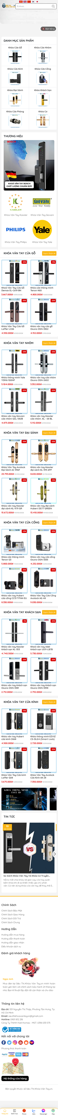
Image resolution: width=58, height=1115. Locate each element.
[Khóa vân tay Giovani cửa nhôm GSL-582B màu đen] (14, 401)
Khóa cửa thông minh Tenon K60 (41, 289)
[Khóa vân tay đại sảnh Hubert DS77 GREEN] (43, 491)
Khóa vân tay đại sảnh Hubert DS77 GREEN (42, 507)
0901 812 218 (16, 1019)
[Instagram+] (15, 1042)
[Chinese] (29, 1)
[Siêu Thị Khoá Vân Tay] (29, 165)
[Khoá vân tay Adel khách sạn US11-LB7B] (43, 632)
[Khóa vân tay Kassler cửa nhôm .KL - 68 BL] (43, 401)
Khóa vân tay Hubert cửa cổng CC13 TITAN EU (14, 597)
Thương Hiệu (13, 136)
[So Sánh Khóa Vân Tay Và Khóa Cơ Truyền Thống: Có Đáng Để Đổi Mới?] (29, 848)
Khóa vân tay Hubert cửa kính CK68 (12, 737)
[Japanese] (37, 1)
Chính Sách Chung (10, 922)
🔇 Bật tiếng (48, 28)
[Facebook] (3, 1042)
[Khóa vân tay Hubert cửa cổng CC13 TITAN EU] (14, 580)
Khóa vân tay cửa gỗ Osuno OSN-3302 (41, 327)
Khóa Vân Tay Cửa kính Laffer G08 (13, 776)
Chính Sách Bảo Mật (11, 910)
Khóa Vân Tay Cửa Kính (21, 702)
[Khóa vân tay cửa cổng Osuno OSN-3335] (43, 542)
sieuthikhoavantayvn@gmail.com (25, 1016)
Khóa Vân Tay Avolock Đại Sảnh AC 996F (13, 468)
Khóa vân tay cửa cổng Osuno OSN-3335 (42, 558)
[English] (25, 1)
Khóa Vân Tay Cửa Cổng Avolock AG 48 (43, 597)
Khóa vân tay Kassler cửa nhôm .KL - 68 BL (41, 417)
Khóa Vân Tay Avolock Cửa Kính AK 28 (42, 776)
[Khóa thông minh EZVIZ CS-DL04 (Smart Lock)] (43, 721)
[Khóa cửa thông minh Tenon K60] (43, 273)
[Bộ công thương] (11, 1029)
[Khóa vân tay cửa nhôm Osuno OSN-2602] (43, 362)
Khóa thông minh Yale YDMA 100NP (13, 379)
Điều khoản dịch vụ (11, 946)
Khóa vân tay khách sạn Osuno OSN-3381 (14, 686)
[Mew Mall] (24, 799)
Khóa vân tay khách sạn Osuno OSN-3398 (43, 686)
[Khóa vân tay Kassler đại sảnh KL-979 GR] (14, 491)
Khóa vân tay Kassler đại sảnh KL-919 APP (41, 468)
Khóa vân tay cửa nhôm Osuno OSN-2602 (43, 379)
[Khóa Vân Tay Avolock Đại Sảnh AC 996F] (14, 452)
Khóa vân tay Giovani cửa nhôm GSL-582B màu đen (12, 417)
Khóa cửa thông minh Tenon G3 (12, 558)
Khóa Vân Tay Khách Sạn (22, 612)
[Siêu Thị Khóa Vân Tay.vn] (8, 5)
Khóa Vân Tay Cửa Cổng (21, 522)
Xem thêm (48, 253)
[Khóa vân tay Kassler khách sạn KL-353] (14, 632)
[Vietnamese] (21, 1)
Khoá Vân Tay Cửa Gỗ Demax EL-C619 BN (12, 289)
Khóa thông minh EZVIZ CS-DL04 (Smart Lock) (43, 737)
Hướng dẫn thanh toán (13, 938)
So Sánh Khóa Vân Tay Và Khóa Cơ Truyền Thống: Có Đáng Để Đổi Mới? (26, 876)
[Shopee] (26, 1042)
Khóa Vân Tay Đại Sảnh (21, 432)
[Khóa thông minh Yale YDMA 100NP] (14, 362)
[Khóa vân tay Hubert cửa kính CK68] (14, 721)
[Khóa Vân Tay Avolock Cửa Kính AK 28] (43, 760)
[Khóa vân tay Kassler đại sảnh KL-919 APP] (43, 452)
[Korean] (33, 1)
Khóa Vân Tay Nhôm (18, 343)
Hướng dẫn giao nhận (12, 942)
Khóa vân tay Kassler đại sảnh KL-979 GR (12, 507)
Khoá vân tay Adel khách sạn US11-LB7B (41, 648)
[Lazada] (32, 1042)
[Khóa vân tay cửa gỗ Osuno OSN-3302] (43, 311)
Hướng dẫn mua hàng (12, 934)
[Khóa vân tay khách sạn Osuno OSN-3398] (43, 670)
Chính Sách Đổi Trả (11, 918)
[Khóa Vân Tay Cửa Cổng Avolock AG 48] (43, 580)
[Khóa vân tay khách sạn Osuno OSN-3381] (14, 670)
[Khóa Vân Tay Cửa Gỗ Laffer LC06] (14, 311)
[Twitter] (9, 1042)
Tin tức (9, 816)
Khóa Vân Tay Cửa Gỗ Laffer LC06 (12, 327)
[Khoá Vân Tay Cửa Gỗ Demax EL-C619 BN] (14, 273)
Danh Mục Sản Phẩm (19, 40)
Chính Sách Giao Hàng (12, 914)
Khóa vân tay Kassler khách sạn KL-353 (12, 648)
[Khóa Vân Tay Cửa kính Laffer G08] (14, 760)
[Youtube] (20, 1042)
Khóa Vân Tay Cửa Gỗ (19, 253)
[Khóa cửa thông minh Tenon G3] (14, 542)
